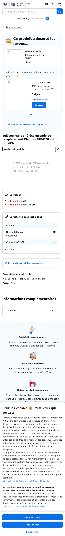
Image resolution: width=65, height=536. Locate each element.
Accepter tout (32, 517)
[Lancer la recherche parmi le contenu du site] (59, 11)
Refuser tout (32, 524)
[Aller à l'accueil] (5, 4)
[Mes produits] (47, 4)
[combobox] (32, 11)
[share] (57, 149)
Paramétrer (32, 531)
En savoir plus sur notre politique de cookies (26, 480)
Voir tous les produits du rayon (25, 124)
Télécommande (14, 26)
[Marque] (52, 310)
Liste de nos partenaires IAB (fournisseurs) (25, 506)
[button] (28, 4)
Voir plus (9, 249)
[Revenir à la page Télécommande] (3, 27)
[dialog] (32, 469)
